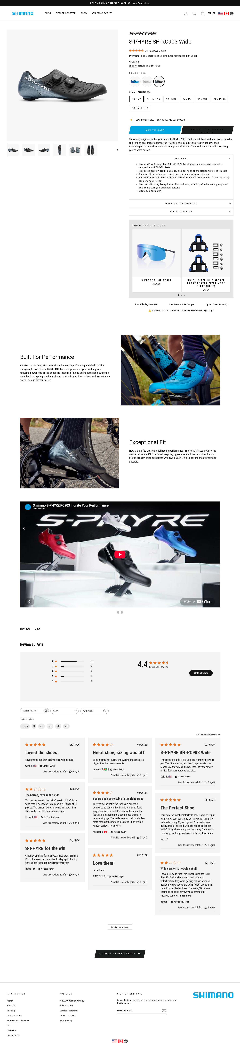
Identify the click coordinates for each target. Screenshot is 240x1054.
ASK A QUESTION (181, 211)
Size (138, 92)
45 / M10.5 (220, 98)
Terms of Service (15, 1015)
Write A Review (201, 673)
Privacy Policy (66, 1005)
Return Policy (66, 1020)
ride (58, 726)
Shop (48, 13)
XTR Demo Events (102, 13)
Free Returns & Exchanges (181, 304)
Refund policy (13, 1035)
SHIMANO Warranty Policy (72, 1000)
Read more (115, 825)
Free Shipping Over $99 (146, 304)
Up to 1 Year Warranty (216, 304)
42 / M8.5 (171, 98)
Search (10, 1000)
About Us (11, 1005)
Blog (84, 13)
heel (41, 726)
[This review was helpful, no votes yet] (70, 771)
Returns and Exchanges (18, 1020)
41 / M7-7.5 (153, 98)
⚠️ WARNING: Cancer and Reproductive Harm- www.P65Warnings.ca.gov (181, 310)
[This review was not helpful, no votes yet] (76, 771)
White (147, 81)
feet (66, 726)
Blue (135, 81)
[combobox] (64, 711)
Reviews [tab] (25, 628)
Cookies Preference (69, 1010)
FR (214, 13)
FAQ (8, 1025)
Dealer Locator (66, 13)
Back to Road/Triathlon (122, 954)
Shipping (133, 65)
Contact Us (12, 1030)
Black (159, 81)
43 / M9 (187, 98)
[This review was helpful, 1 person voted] (206, 907)
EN (209, 13)
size (50, 726)
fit (34, 726)
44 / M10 (203, 98)
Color (137, 73)
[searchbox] (31, 710)
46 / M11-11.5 (140, 107)
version (25, 726)
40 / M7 (136, 98)
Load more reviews (120, 927)
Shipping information (181, 203)
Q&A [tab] (37, 628)
